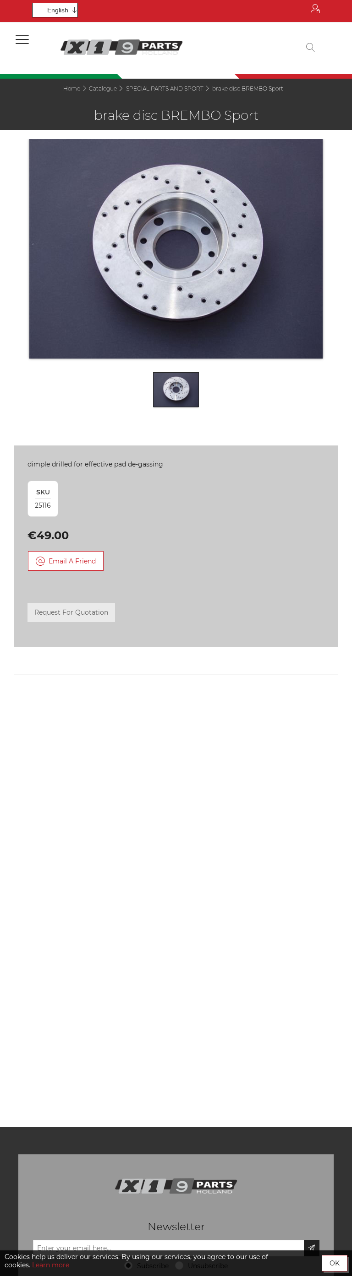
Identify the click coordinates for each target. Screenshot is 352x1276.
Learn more (50, 1265)
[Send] (311, 1248)
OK (335, 1263)
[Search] (311, 48)
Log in (315, 11)
